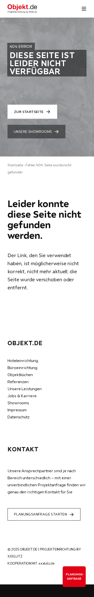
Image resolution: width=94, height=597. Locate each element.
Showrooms (18, 402)
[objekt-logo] (22, 6)
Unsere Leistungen (25, 388)
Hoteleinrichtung (23, 360)
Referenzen (18, 381)
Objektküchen (20, 374)
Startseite (15, 165)
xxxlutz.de (46, 563)
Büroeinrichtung (22, 367)
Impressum (17, 409)
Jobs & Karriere (22, 395)
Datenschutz (19, 416)
